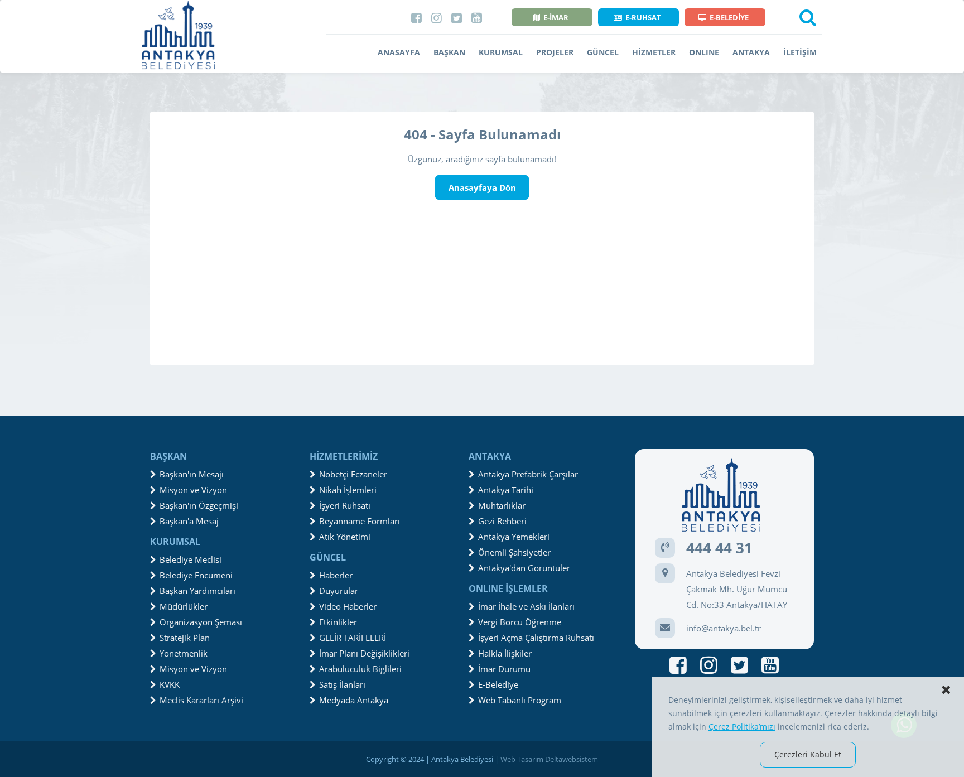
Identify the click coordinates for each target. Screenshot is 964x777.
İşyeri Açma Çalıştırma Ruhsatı (536, 637)
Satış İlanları (342, 684)
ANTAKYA (751, 52)
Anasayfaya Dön (482, 187)
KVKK (170, 684)
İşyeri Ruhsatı (344, 505)
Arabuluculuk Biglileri (360, 668)
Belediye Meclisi (190, 559)
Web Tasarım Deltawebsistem (549, 759)
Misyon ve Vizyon (193, 489)
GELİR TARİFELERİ (352, 637)
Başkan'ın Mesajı (192, 474)
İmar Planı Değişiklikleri (364, 653)
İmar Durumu (504, 668)
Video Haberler (348, 606)
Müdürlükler (184, 606)
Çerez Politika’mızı (741, 726)
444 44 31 (719, 548)
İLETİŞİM (800, 52)
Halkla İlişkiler (505, 653)
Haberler (336, 575)
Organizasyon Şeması (201, 622)
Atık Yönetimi (344, 536)
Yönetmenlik (184, 653)
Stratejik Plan (185, 637)
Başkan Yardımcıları (197, 590)
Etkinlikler (338, 622)
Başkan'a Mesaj (189, 521)
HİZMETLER (654, 52)
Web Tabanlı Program (519, 700)
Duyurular (338, 590)
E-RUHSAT (643, 17)
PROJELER (554, 52)
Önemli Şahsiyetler (514, 552)
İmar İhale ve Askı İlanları (526, 606)
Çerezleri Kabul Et (807, 754)
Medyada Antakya (353, 700)
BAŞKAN (449, 52)
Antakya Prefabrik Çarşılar (528, 474)
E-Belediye (498, 684)
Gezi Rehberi (502, 521)
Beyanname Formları (359, 521)
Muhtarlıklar (502, 505)
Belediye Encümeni (196, 575)
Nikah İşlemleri (348, 489)
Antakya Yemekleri (514, 536)
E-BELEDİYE (729, 17)
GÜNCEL (603, 52)
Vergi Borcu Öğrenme (519, 622)
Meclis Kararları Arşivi (201, 700)
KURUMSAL (501, 52)
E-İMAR (555, 17)
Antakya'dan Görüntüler (524, 567)
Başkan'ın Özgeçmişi (199, 505)
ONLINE (704, 52)
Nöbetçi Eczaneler (353, 474)
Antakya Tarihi (505, 489)
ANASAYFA (399, 52)
